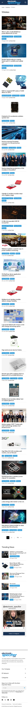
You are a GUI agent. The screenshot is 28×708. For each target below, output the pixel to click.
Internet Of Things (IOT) (7, 36)
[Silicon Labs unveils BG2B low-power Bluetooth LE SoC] (14, 23)
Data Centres (5, 530)
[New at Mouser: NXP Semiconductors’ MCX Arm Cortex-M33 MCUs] (5, 565)
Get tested (12, 583)
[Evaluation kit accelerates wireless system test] (14, 107)
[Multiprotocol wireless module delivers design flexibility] (14, 290)
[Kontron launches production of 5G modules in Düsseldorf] (14, 159)
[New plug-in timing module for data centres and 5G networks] (14, 516)
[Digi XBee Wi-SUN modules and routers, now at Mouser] (14, 442)
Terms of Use (4, 692)
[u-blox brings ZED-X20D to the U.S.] (14, 493)
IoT (3, 455)
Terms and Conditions (17, 704)
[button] (2, 2)
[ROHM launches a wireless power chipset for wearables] (14, 467)
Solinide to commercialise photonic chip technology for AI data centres (18, 553)
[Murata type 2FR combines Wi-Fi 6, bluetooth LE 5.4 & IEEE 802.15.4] (14, 365)
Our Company (6, 669)
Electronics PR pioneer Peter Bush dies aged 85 (17, 574)
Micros (11, 567)
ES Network (5, 673)
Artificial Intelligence (14, 556)
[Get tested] (5, 586)
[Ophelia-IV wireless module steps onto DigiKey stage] (14, 185)
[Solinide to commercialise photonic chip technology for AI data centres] (5, 554)
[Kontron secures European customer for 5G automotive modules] (14, 133)
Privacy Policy (19, 691)
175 (18, 537)
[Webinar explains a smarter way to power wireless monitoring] (14, 240)
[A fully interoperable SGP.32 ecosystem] (14, 212)
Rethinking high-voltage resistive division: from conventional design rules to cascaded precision (17, 595)
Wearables (12, 481)
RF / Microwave (13, 378)
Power (11, 599)
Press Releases (17, 36)
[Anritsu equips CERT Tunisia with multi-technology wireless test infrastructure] (14, 415)
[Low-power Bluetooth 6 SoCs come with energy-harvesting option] (14, 316)
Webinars (12, 253)
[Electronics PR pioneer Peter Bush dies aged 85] (5, 576)
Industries (8, 7)
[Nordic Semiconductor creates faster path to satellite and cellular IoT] (14, 50)
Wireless (4, 38)
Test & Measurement (14, 585)
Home (3, 7)
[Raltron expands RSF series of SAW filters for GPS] (14, 82)
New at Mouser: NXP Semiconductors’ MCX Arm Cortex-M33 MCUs (17, 564)
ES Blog (11, 576)
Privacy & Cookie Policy (6, 704)
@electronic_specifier (12, 606)
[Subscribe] (24, 687)
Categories (5, 677)
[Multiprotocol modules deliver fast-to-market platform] (14, 390)
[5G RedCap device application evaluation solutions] (14, 265)
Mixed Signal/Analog (6, 95)
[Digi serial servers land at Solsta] (14, 341)
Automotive (4, 147)
